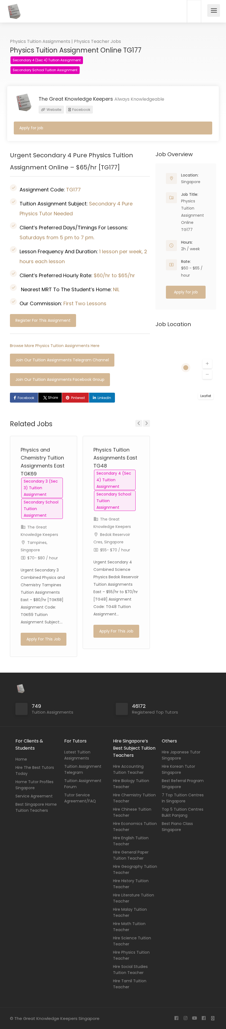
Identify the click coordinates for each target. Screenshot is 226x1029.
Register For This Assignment (43, 320)
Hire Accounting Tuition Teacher (128, 769)
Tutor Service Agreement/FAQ (80, 798)
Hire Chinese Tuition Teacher (132, 812)
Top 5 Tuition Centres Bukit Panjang (182, 812)
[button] (207, 363)
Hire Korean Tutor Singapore (178, 769)
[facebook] (176, 1018)
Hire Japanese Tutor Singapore (181, 755)
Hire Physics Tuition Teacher (131, 955)
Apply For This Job (43, 639)
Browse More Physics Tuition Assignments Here (54, 345)
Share (53, 397)
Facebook (80, 109)
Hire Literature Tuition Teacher (133, 898)
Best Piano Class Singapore (177, 826)
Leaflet (205, 396)
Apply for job (31, 128)
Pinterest (78, 397)
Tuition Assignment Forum (82, 783)
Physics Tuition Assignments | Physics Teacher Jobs (65, 41)
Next (146, 423)
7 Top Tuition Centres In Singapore (183, 798)
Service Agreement (34, 796)
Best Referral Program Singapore (183, 783)
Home (21, 759)
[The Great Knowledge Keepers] (14, 15)
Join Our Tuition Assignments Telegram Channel (62, 360)
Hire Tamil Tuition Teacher (129, 984)
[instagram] (185, 1018)
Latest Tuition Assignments (77, 755)
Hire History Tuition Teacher (131, 884)
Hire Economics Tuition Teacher (135, 826)
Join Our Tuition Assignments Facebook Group (59, 379)
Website (53, 109)
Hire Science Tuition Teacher (132, 941)
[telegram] (212, 1018)
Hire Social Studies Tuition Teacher (130, 969)
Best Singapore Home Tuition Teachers (36, 807)
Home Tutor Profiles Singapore (34, 785)
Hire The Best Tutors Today (34, 770)
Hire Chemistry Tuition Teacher (134, 798)
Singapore (190, 182)
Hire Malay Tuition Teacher (130, 912)
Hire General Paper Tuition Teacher (131, 855)
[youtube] (194, 1018)
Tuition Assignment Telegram (82, 769)
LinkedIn (104, 397)
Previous (138, 423)
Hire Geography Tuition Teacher (135, 869)
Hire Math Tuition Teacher (129, 926)
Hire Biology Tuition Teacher (131, 783)
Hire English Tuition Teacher (131, 841)
